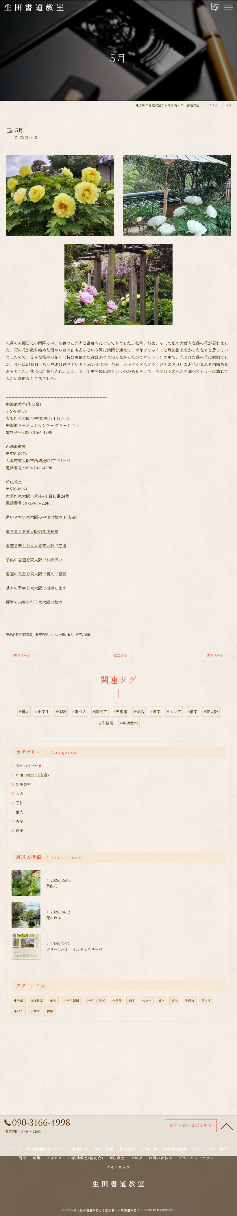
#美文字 (100, 711)
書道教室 (36, 1000)
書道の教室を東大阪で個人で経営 (36, 574)
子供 (62, 634)
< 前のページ (20, 655)
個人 (70, 634)
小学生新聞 (71, 1000)
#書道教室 (129, 723)
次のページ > (216, 655)
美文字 (206, 1000)
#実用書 (120, 711)
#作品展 (106, 723)
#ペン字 (174, 711)
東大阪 (18, 1000)
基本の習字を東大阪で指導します (36, 588)
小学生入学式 (95, 1000)
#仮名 (139, 711)
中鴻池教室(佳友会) (20, 634)
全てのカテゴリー (31, 766)
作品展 (117, 1000)
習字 (78, 634)
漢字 (161, 1000)
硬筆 (87, 634)
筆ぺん (18, 1011)
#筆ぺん (79, 711)
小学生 (35, 1011)
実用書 (190, 1000)
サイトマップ (118, 1166)
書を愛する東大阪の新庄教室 (32, 531)
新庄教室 (42, 634)
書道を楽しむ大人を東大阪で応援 (36, 545)
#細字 (192, 711)
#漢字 (155, 711)
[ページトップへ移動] (227, 1126)
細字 (132, 1000)
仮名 (175, 1000)
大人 (53, 634)
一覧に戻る (118, 655)
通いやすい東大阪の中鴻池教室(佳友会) (41, 517)
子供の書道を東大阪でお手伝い (34, 559)
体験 (50, 1011)
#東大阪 (211, 711)
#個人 (24, 711)
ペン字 (146, 1000)
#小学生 (42, 711)
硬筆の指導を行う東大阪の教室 (34, 602)
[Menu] (228, 7)
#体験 (61, 711)
